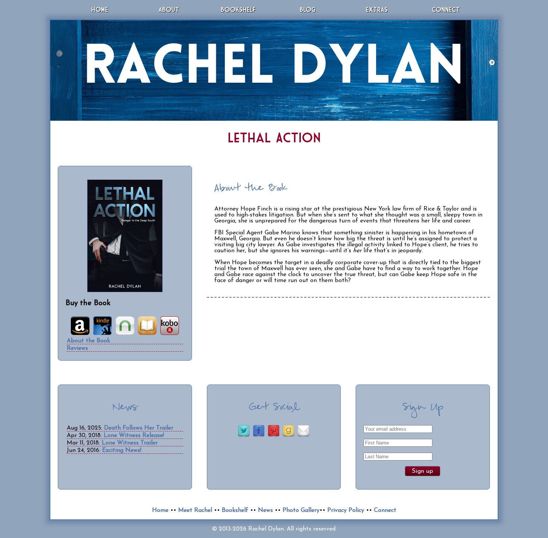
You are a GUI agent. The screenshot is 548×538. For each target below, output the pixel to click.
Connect (446, 9)
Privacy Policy (345, 510)
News (265, 510)
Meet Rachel (195, 510)
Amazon (80, 325)
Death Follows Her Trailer (138, 428)
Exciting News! (121, 450)
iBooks (147, 325)
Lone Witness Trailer (130, 443)
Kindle (102, 325)
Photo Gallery (301, 510)
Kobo (169, 325)
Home (99, 9)
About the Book (88, 341)
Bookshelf (238, 9)
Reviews (77, 348)
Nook (125, 325)
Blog (307, 9)
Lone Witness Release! (134, 436)
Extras (377, 9)
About (168, 9)
